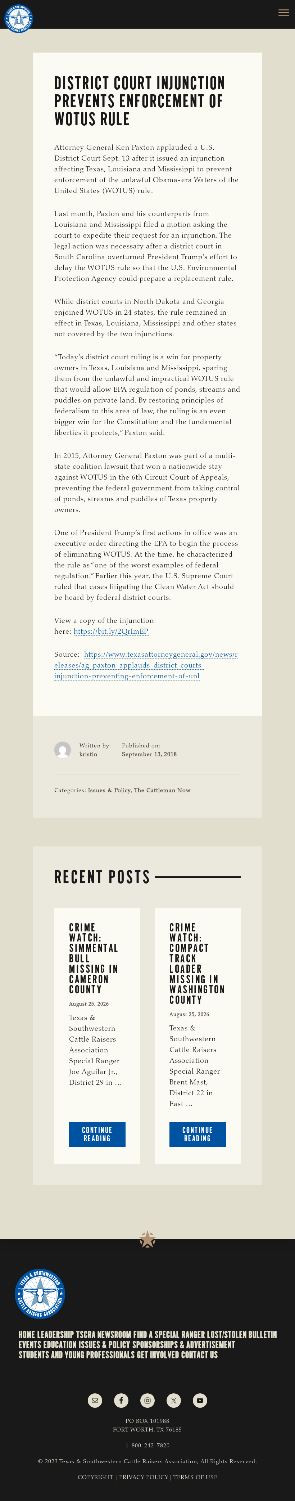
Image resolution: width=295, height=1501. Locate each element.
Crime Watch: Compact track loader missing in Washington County (197, 963)
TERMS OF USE (195, 1477)
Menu (279, 12)
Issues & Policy (109, 791)
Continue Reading (104, 1136)
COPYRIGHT (96, 1477)
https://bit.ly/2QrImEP (111, 631)
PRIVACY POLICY (143, 1477)
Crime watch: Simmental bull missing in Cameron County (94, 958)
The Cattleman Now (162, 791)
